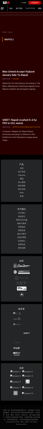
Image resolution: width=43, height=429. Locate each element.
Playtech (30, 8)
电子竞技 (19, 8)
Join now (35, 2)
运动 (11, 8)
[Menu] (2, 8)
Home (4, 32)
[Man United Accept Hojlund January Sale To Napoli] (21, 57)
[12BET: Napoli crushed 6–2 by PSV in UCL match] (21, 105)
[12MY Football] (6, 2)
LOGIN (23, 2)
